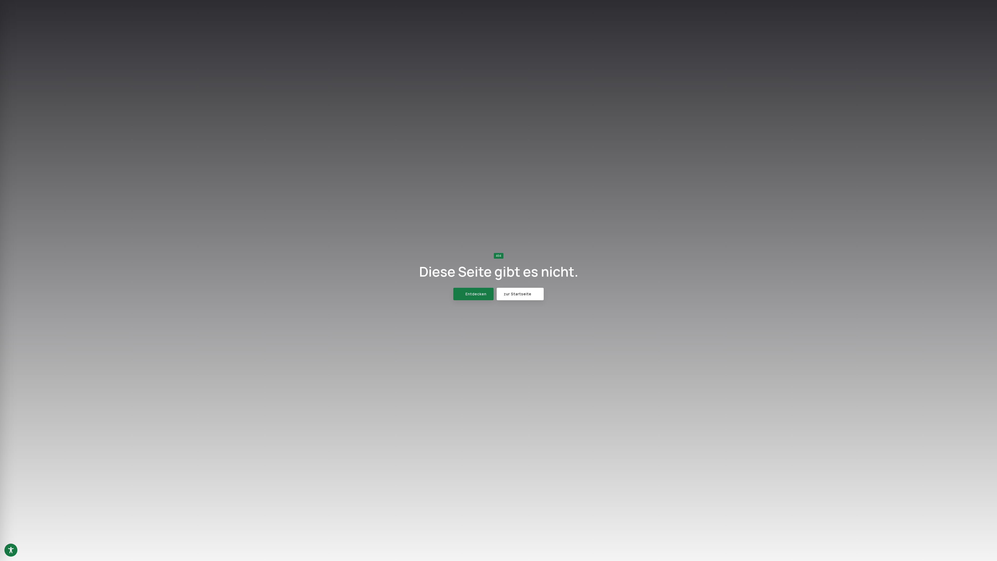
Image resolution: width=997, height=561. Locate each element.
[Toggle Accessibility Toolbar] (11, 550)
